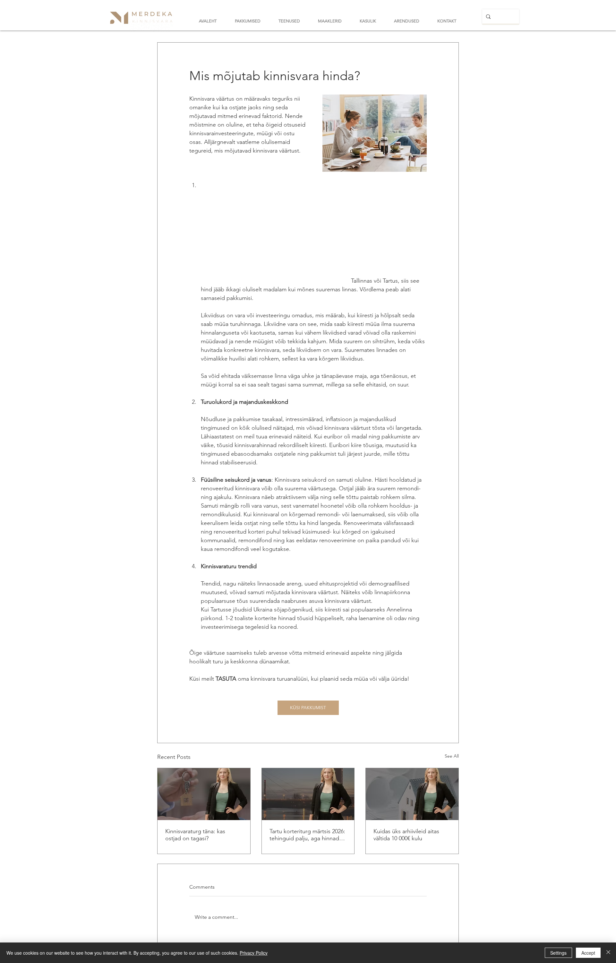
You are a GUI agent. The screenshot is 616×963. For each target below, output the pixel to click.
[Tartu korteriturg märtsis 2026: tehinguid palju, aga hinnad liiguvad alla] (308, 794)
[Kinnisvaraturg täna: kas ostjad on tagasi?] (204, 794)
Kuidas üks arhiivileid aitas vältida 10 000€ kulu (406, 835)
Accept (588, 953)
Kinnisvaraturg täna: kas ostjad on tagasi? (195, 835)
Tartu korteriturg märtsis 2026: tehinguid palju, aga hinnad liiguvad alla (307, 835)
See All (452, 756)
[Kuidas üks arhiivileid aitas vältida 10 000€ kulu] (412, 794)
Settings (558, 953)
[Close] (608, 953)
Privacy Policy (254, 953)
